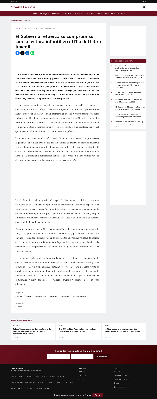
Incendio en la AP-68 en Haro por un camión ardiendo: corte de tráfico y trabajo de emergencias (126, 68)
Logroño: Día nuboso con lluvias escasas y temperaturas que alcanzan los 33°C (127, 76)
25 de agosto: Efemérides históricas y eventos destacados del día (126, 93)
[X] (22, 53)
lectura (19, 296)
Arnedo (81, 379)
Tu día (120, 14)
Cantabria (60, 376)
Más (98, 14)
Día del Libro (64, 296)
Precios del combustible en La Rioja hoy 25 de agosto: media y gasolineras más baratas (127, 124)
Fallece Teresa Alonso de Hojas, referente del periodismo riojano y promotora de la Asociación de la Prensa (32, 331)
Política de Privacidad (121, 379)
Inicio (34, 14)
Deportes (78, 14)
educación (53, 296)
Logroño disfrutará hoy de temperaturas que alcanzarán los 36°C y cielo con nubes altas (127, 85)
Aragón (29, 376)
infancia (28, 296)
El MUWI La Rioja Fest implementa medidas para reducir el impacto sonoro (77, 330)
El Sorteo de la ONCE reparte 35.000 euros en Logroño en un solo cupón (126, 115)
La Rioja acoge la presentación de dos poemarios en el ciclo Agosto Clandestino (122, 330)
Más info (88, 395)
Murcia (13, 388)
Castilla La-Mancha (17, 382)
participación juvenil (79, 296)
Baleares (44, 376)
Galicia (58, 382)
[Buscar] (144, 7)
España (13, 376)
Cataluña (40, 382)
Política (55, 14)
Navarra (20, 388)
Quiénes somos (119, 387)
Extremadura (49, 382)
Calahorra (82, 375)
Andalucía (21, 376)
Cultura (27, 20)
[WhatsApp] (32, 53)
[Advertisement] (58, 64)
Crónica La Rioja (23, 7)
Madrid (72, 382)
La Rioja (43, 14)
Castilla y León (30, 382)
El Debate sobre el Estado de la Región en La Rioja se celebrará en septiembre (128, 108)
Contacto (143, 2)
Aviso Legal (118, 371)
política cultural (40, 296)
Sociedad (89, 14)
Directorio (110, 14)
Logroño (81, 371)
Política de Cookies (120, 375)
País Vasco (29, 388)
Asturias (36, 376)
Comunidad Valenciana (42, 388)
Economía (67, 14)
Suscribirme (102, 356)
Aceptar (98, 395)
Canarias (52, 376)
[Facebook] (17, 53)
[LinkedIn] (27, 53)
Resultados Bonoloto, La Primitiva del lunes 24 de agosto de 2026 (126, 101)
